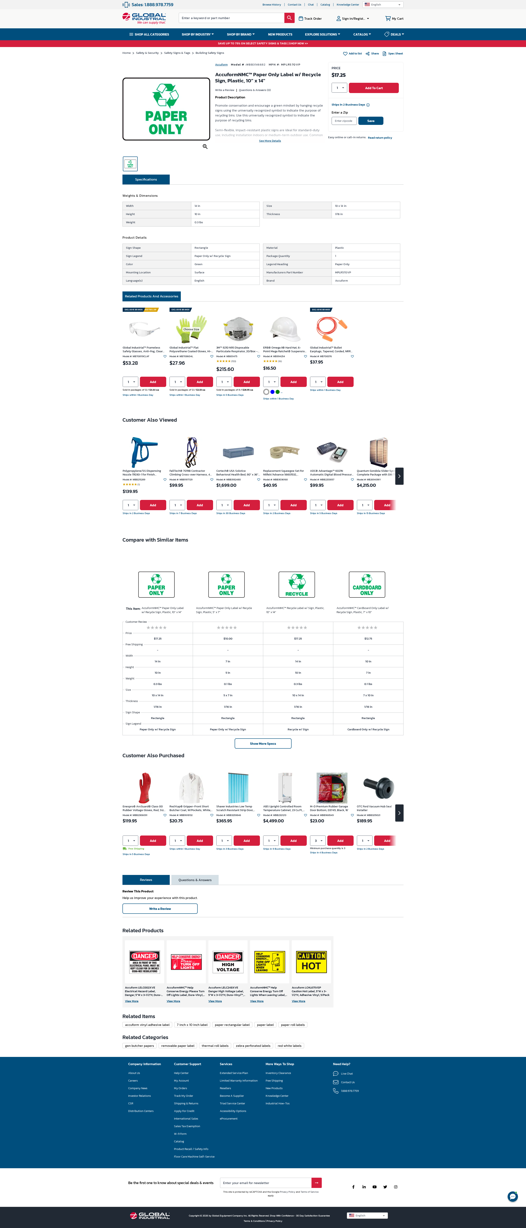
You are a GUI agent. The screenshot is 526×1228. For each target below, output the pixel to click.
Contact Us (294, 5)
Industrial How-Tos (278, 1103)
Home (126, 52)
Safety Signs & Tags (177, 52)
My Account (181, 1080)
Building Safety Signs (210, 52)
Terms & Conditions (255, 1221)
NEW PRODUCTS (280, 34)
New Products (274, 1088)
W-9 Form (180, 1134)
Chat (311, 5)
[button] (383, 5)
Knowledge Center (348, 5)
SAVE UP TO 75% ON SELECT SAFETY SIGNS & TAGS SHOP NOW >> (263, 43)
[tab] (146, 179)
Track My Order (183, 1096)
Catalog (325, 5)
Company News (137, 1088)
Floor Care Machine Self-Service (194, 1156)
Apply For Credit (184, 1111)
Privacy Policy (287, 1192)
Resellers (225, 1088)
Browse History (272, 5)
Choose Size (191, 329)
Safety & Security (147, 52)
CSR (130, 1103)
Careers (133, 1080)
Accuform (221, 64)
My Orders (180, 1088)
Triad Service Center (232, 1103)
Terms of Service (309, 1192)
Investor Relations (139, 1096)
